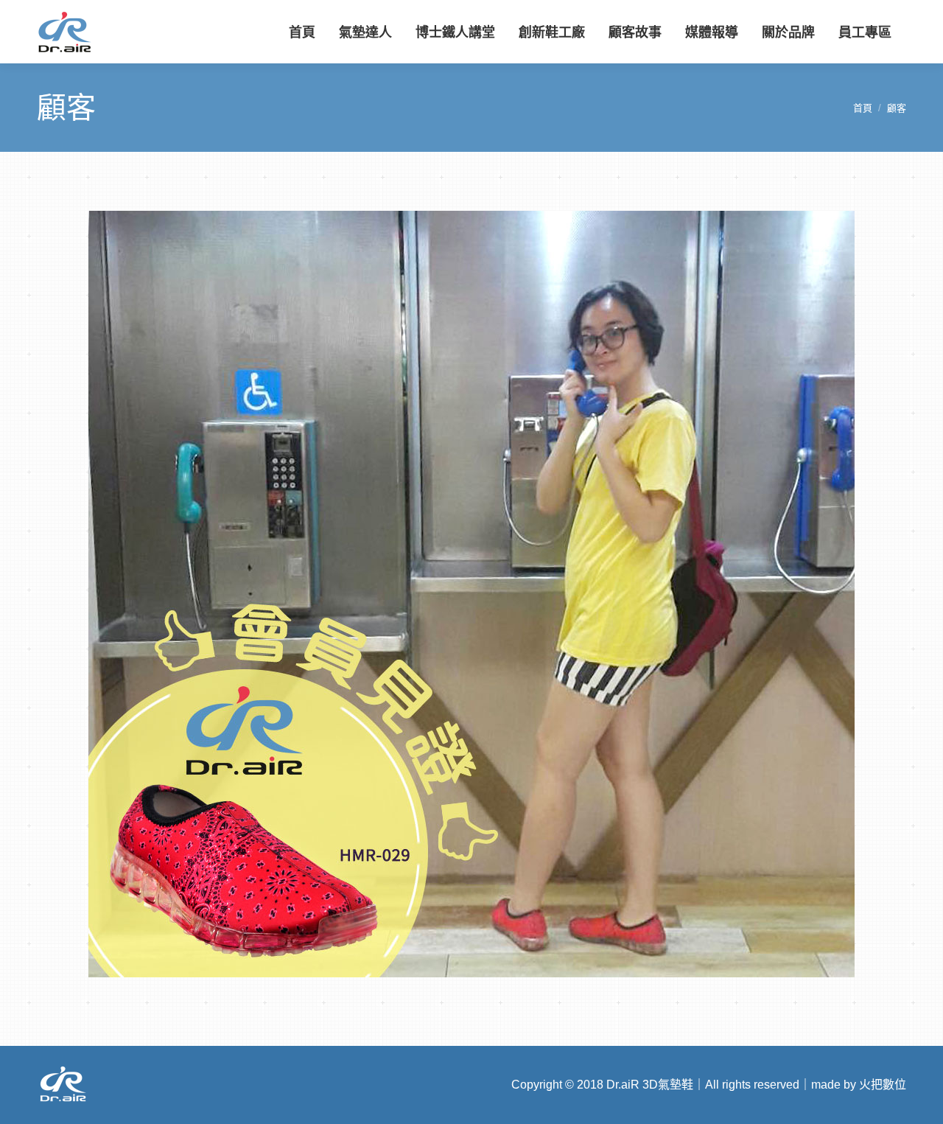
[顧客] (471, 594)
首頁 (862, 108)
